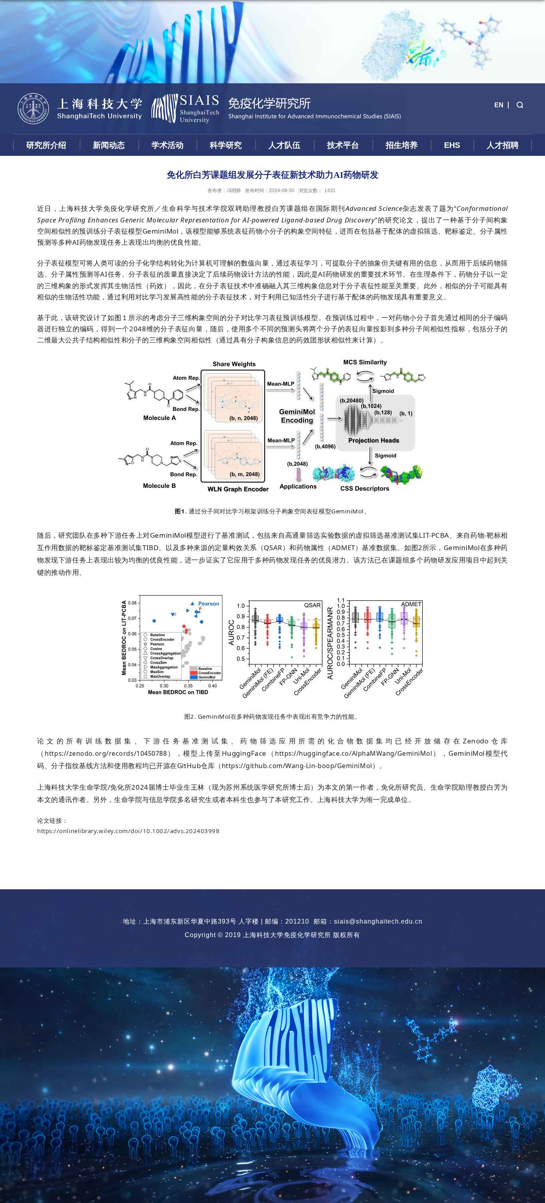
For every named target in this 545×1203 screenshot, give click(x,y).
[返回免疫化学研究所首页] (79, 87)
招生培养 (402, 145)
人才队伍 (284, 145)
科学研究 (226, 145)
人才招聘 (503, 145)
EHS (452, 145)
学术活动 (168, 145)
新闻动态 (109, 145)
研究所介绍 (46, 145)
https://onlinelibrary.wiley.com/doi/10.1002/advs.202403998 (128, 831)
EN (499, 105)
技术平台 (343, 145)
